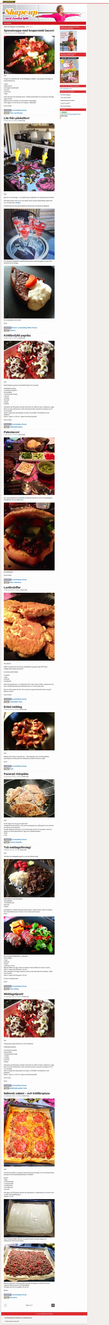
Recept (24, 110)
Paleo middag (14, 989)
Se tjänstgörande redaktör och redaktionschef (18, 1317)
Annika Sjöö (21, 33)
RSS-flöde (64, 116)
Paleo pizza (13, 1297)
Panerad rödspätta (16, 774)
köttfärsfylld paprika (16, 427)
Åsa (24, 261)
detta (22, 498)
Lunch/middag (16, 110)
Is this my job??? (65, 103)
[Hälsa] (63, 112)
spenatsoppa (18, 113)
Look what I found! (66, 97)
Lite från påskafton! (16, 118)
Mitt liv (30, 327)
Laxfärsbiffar (12, 587)
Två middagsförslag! (17, 847)
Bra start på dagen (66, 106)
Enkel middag (13, 706)
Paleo (11, 113)
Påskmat (12, 330)
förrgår (18, 202)
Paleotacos (17, 582)
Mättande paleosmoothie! (68, 100)
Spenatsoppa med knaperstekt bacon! (29, 30)
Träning (78, 114)
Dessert (14, 327)
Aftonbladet (7, 23)
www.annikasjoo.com (66, 88)
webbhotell (63, 114)
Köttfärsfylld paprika (17, 335)
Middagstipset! (13, 994)
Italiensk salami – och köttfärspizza (27, 1093)
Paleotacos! (12, 432)
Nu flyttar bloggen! (66, 94)
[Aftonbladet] (9, 2)
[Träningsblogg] (71, 114)
